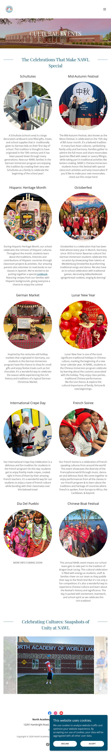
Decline (65, 743)
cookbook (42, 274)
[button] (105, 9)
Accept (92, 743)
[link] (9, 9)
